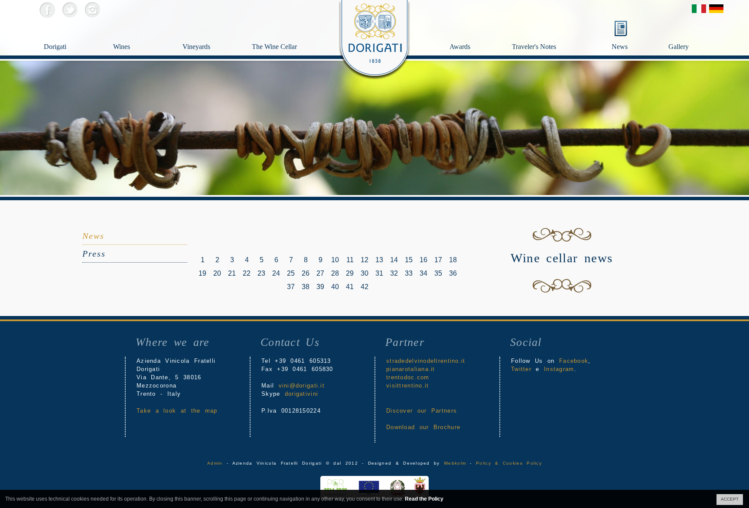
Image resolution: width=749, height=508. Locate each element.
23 (261, 273)
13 (379, 260)
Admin (214, 463)
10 (335, 260)
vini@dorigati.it (302, 385)
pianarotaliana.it (410, 369)
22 (247, 273)
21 (232, 273)
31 (379, 273)
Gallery (678, 46)
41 (350, 286)
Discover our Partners (421, 410)
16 (423, 260)
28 (335, 273)
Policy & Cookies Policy (509, 463)
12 (364, 260)
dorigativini (301, 394)
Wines (121, 46)
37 (291, 286)
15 (409, 260)
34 (423, 273)
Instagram (92, 10)
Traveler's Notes (534, 46)
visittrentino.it (407, 385)
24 (276, 273)
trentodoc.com (408, 377)
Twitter (69, 10)
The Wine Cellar (274, 46)
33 (409, 273)
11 (350, 260)
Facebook (47, 10)
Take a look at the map (177, 410)
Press (94, 253)
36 (453, 273)
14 (394, 260)
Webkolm (455, 463)
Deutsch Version (716, 8)
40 (335, 286)
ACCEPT (730, 499)
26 (305, 273)
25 (291, 273)
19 (202, 273)
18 (453, 260)
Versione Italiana (699, 8)
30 (364, 273)
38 (305, 286)
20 (217, 273)
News (620, 46)
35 (438, 273)
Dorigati (55, 46)
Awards (459, 46)
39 (320, 286)
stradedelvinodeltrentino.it (426, 361)
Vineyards (196, 46)
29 (350, 273)
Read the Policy (424, 499)
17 (438, 260)
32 (394, 273)
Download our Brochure (423, 427)
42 (364, 286)
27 (320, 273)
